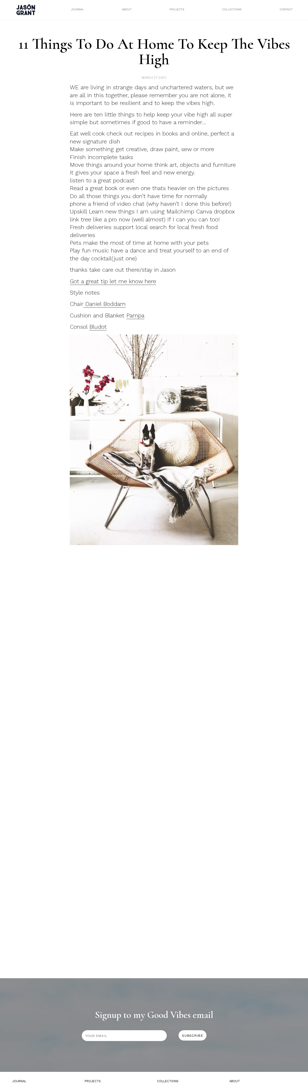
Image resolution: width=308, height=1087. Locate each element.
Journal (77, 9)
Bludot (98, 326)
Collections (232, 9)
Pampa (135, 315)
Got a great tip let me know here (113, 281)
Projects (177, 9)
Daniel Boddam (104, 304)
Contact (286, 9)
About (127, 9)
